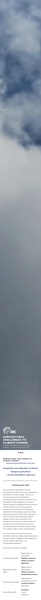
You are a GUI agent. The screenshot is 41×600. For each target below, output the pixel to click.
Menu (21, 452)
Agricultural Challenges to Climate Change (15, 439)
